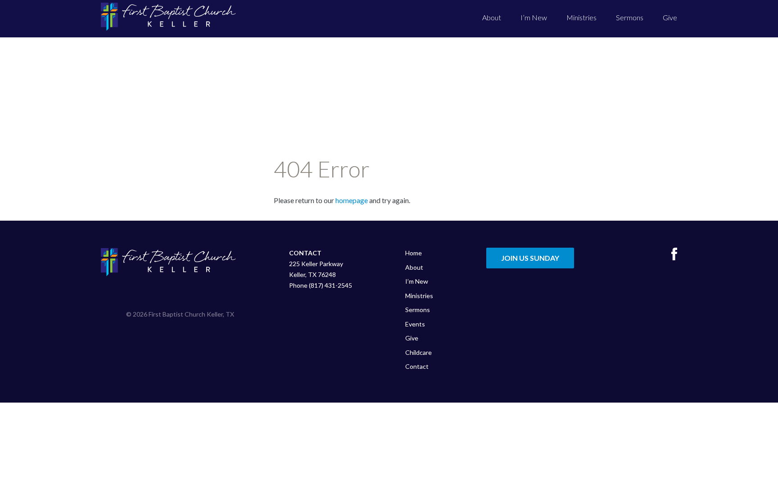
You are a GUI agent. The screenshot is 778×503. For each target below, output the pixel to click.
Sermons (629, 17)
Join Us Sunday (530, 258)
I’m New (533, 17)
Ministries (581, 17)
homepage (351, 200)
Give (670, 17)
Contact (417, 366)
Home (413, 253)
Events (415, 324)
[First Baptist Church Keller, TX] (168, 16)
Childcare (418, 352)
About (491, 17)
